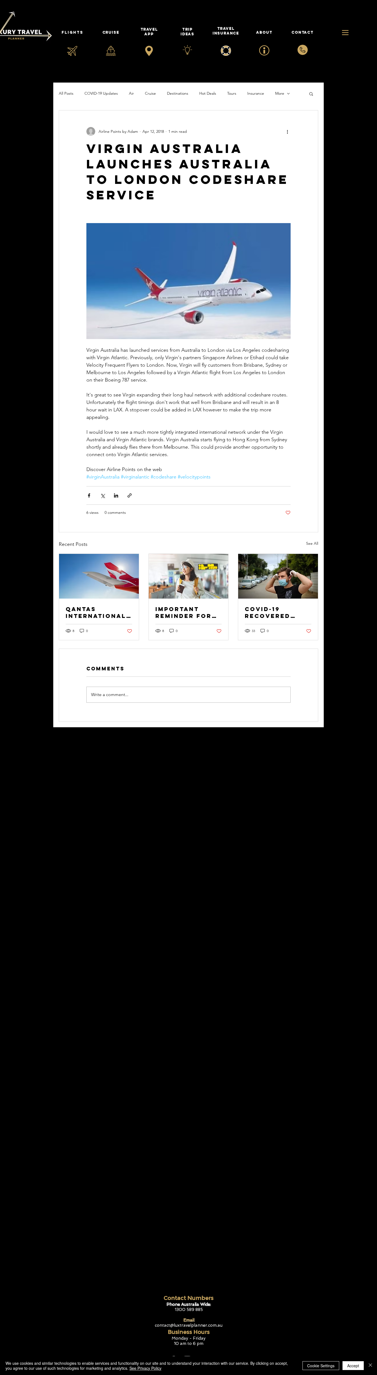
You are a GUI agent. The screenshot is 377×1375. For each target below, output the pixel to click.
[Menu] (345, 32)
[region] (264, 36)
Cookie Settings (320, 1365)
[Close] (370, 1366)
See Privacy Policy (145, 1368)
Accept (353, 1365)
